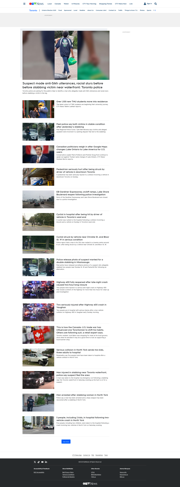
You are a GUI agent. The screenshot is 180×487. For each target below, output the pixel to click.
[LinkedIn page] (46, 462)
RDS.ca (122, 477)
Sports (149, 10)
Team (106, 455)
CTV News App (77, 455)
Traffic (120, 10)
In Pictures (76, 4)
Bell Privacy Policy (68, 472)
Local (50, 4)
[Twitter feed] (35, 462)
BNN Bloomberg (96, 474)
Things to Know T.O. (131, 10)
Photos (142, 10)
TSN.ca (93, 477)
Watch (66, 4)
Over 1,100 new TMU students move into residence (82, 101)
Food (60, 10)
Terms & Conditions (68, 474)
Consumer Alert (101, 10)
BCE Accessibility (39, 472)
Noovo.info (123, 472)
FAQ (93, 455)
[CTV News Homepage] (36, 4)
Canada (58, 4)
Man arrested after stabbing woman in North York (82, 395)
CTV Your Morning (89, 4)
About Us (90, 10)
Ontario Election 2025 (49, 10)
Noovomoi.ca (124, 474)
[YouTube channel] (42, 462)
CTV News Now (120, 4)
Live (130, 4)
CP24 (92, 472)
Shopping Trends (105, 4)
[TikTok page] (39, 462)
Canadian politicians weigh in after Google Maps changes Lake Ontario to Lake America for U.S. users (81, 149)
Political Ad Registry (68, 477)
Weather (82, 10)
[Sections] (24, 4)
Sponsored (67, 10)
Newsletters (99, 455)
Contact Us (112, 10)
